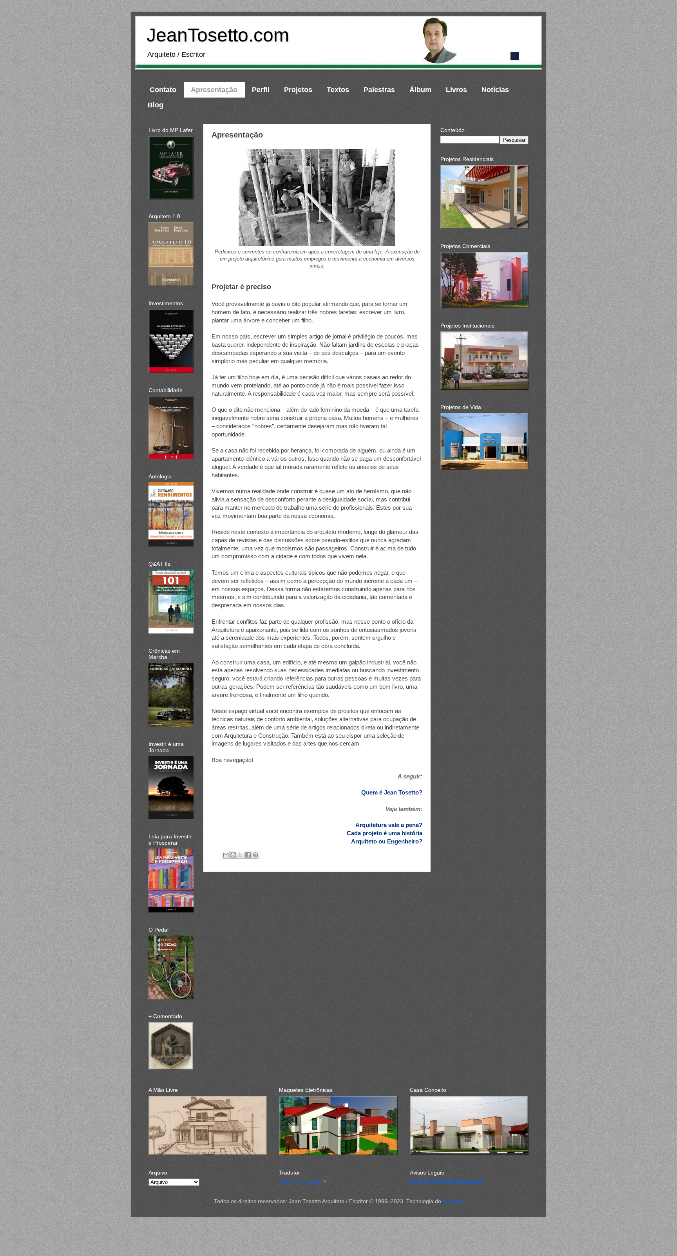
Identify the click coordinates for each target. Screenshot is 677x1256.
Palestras (379, 90)
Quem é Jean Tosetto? (391, 792)
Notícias (495, 90)
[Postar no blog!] (233, 855)
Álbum (420, 90)
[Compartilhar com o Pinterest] (255, 855)
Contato (163, 90)
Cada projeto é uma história (384, 833)
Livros (456, 90)
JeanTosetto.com (218, 35)
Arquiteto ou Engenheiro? (386, 841)
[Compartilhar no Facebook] (248, 855)
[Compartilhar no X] (240, 855)
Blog (155, 105)
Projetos (298, 90)
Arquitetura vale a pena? (388, 825)
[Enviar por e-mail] (226, 855)
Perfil (261, 90)
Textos (338, 90)
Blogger (452, 1201)
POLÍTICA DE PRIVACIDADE (446, 1182)
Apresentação (214, 90)
